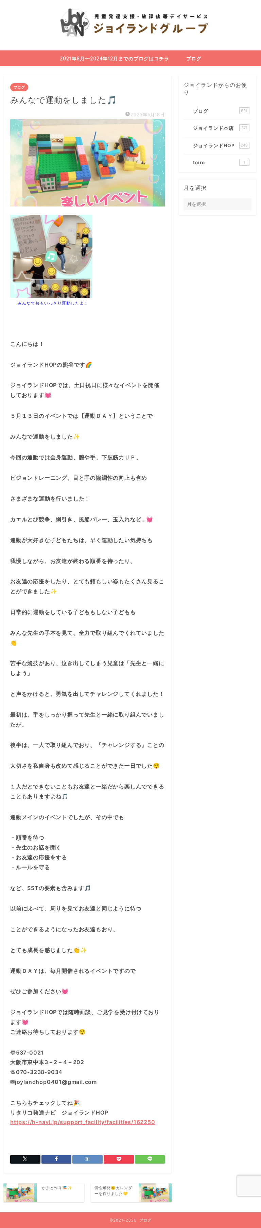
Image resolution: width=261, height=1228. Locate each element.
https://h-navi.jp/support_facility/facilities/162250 (82, 1122)
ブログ (194, 59)
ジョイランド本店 (220, 128)
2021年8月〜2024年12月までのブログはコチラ (114, 59)
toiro (219, 162)
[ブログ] (130, 49)
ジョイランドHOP (220, 145)
